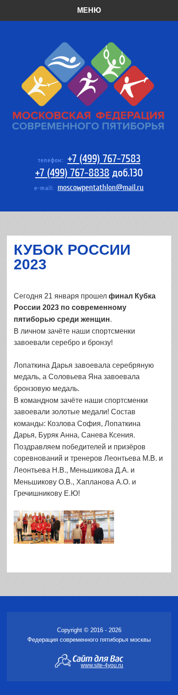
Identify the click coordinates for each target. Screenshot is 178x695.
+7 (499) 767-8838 (72, 173)
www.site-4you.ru (102, 665)
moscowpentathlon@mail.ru (101, 187)
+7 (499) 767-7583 (104, 159)
